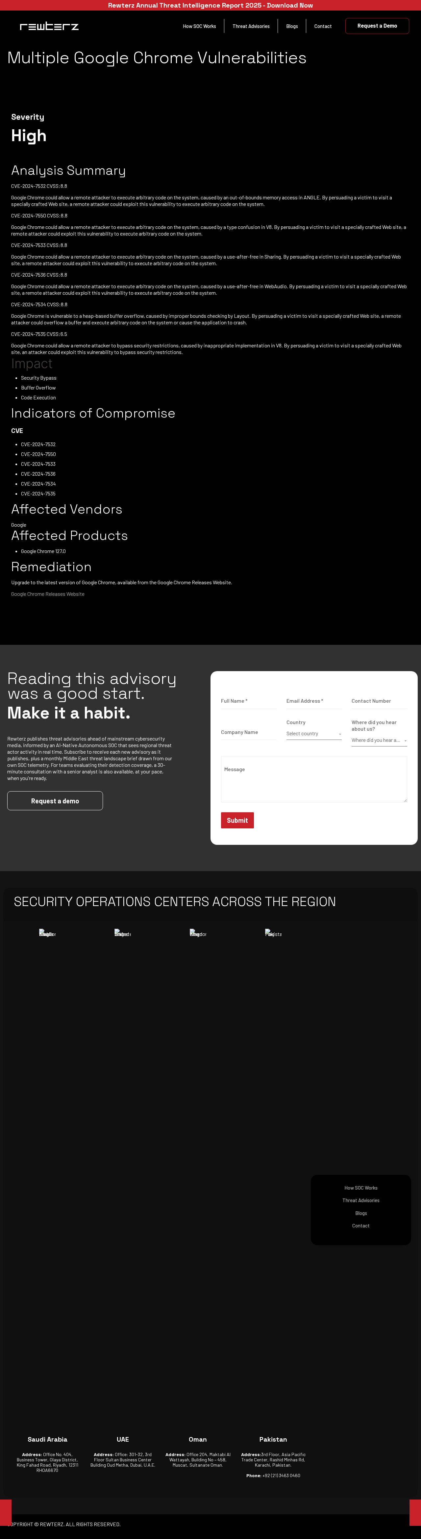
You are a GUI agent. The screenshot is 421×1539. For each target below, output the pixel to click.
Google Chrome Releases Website (48, 594)
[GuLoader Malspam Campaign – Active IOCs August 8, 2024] (415, 1513)
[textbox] (312, 733)
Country (296, 722)
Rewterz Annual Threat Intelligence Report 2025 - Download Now (210, 5)
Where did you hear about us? (374, 725)
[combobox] (314, 733)
